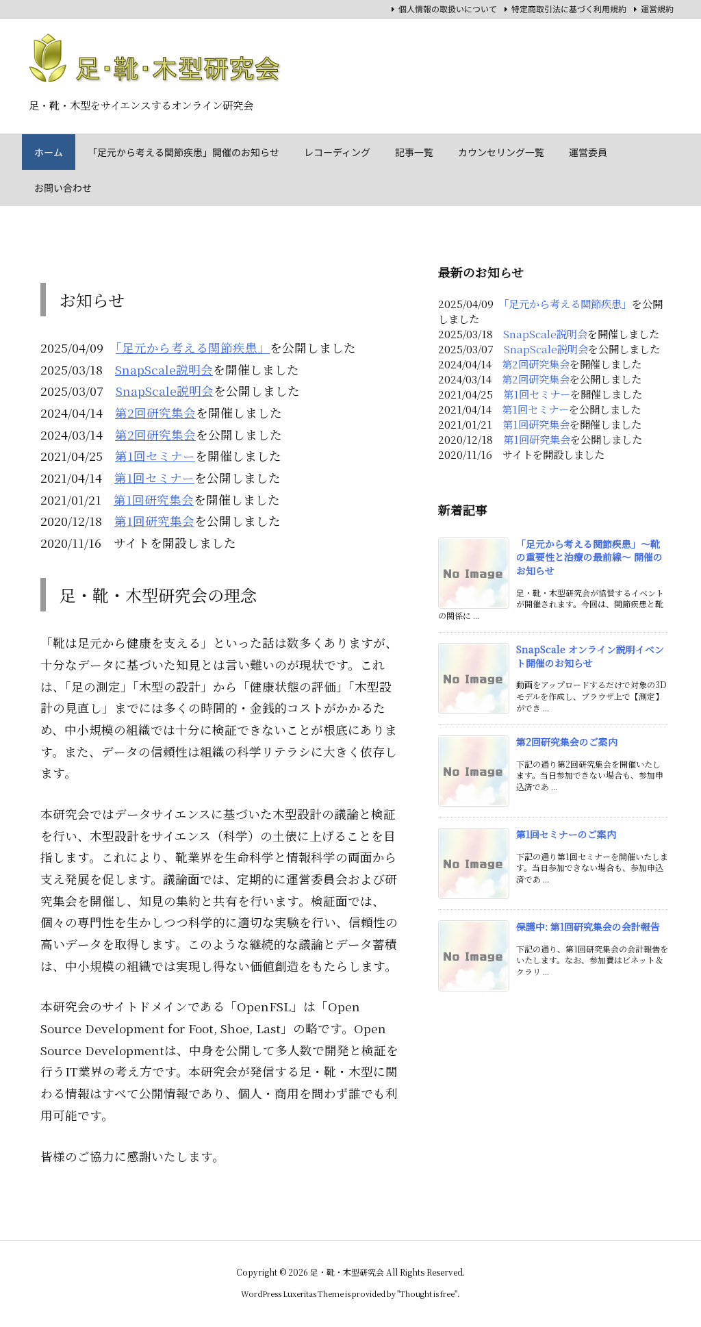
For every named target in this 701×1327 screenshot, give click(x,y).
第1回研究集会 (154, 499)
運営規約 (657, 9)
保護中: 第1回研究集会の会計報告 (588, 926)
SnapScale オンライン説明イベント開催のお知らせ (590, 656)
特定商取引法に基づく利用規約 (568, 9)
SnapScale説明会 (164, 369)
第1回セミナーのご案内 (566, 834)
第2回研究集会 (155, 412)
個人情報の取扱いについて (447, 9)
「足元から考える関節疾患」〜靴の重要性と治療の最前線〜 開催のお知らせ (589, 557)
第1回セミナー (155, 455)
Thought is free (427, 1293)
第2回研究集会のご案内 (566, 741)
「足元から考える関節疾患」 (193, 347)
